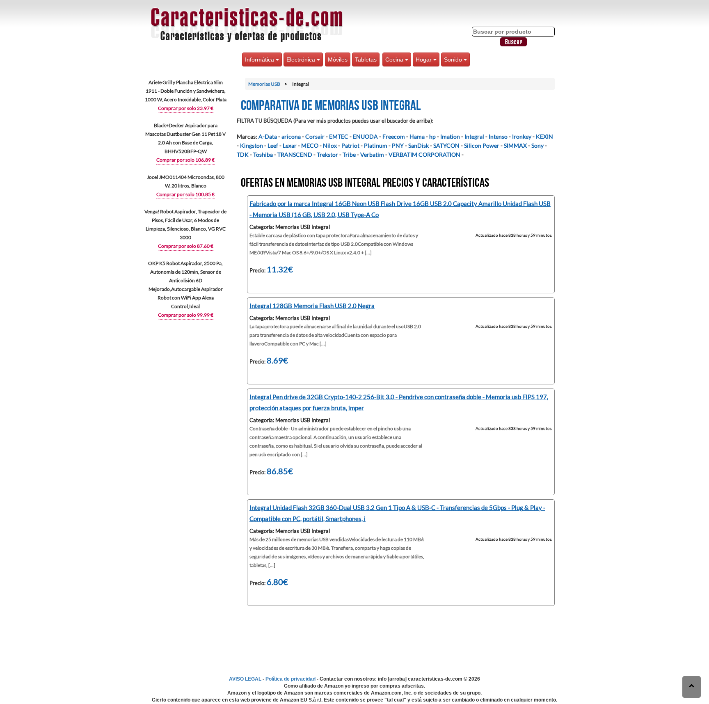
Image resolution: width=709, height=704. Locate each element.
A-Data (267, 136)
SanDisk (418, 145)
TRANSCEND (294, 154)
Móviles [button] (338, 59)
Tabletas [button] (366, 59)
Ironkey (521, 136)
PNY (398, 145)
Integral (474, 136)
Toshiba (263, 154)
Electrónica (301, 59)
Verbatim (372, 154)
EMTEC (338, 136)
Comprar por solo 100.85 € (185, 194)
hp (432, 136)
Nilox (330, 145)
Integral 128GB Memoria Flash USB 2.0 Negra (312, 305)
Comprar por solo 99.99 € (185, 315)
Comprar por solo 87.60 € (185, 246)
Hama (417, 136)
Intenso (498, 136)
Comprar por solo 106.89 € (185, 160)
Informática (260, 59)
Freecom (393, 136)
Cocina (395, 59)
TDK (243, 154)
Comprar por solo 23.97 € (185, 108)
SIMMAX (515, 145)
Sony (537, 145)
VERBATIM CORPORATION (424, 154)
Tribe (349, 154)
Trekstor (327, 154)
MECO (309, 145)
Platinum (375, 145)
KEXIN (544, 136)
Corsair (315, 136)
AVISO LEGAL (245, 679)
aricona (291, 136)
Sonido (454, 59)
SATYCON (446, 145)
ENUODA (365, 136)
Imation (450, 136)
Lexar (290, 145)
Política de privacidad (290, 679)
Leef (273, 145)
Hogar (424, 59)
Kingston (251, 145)
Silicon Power (481, 145)
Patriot (350, 145)
